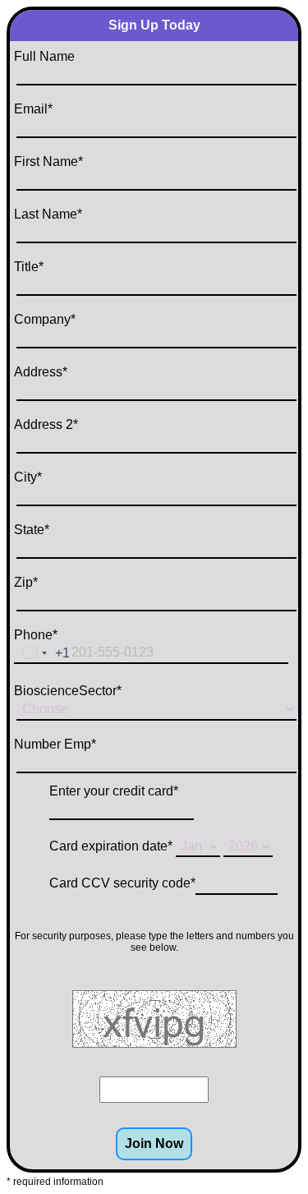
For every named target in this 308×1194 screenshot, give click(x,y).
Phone (35, 635)
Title (29, 267)
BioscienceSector (68, 691)
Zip (26, 582)
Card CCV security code (122, 883)
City (28, 477)
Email (33, 109)
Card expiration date (110, 846)
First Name (48, 161)
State (31, 530)
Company (45, 319)
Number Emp (55, 744)
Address (40, 372)
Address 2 (46, 424)
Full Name (44, 56)
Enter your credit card (113, 791)
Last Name (48, 214)
